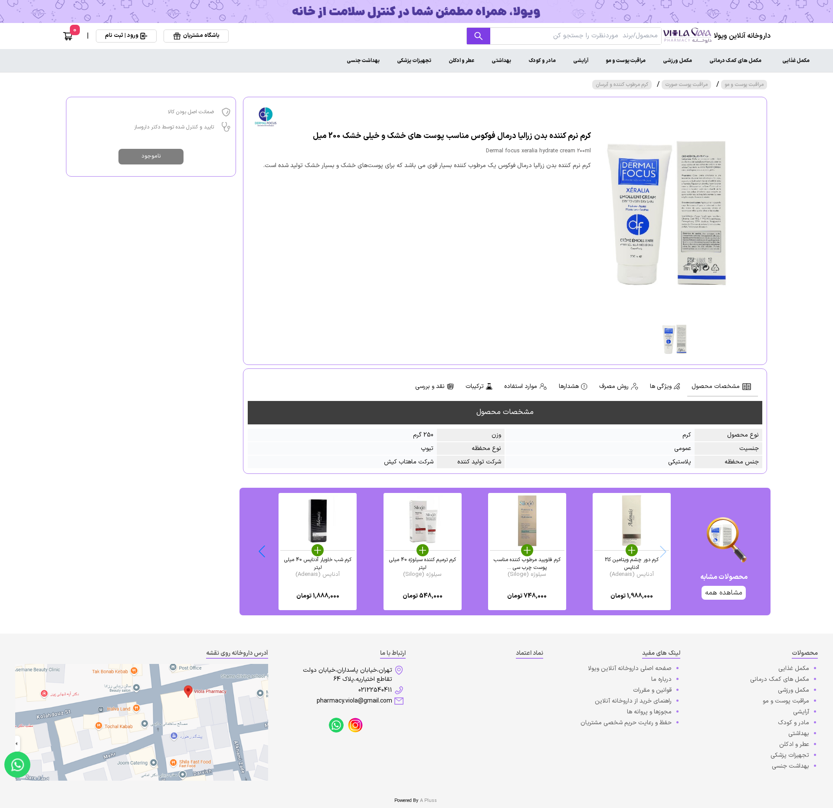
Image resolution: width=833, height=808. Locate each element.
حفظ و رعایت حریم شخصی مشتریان (626, 722)
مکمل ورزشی (677, 61)
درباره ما (661, 679)
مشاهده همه (723, 593)
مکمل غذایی (796, 61)
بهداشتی (501, 61)
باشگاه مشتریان (201, 35)
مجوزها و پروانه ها (649, 711)
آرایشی (580, 61)
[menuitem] (796, 61)
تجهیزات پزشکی (414, 61)
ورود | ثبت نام (121, 35)
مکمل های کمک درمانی (735, 61)
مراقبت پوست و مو (626, 61)
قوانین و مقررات (652, 690)
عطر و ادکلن (461, 61)
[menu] (416, 60)
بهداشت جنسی (363, 61)
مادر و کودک (542, 61)
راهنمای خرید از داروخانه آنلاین (633, 701)
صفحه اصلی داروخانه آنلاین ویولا (630, 668)
